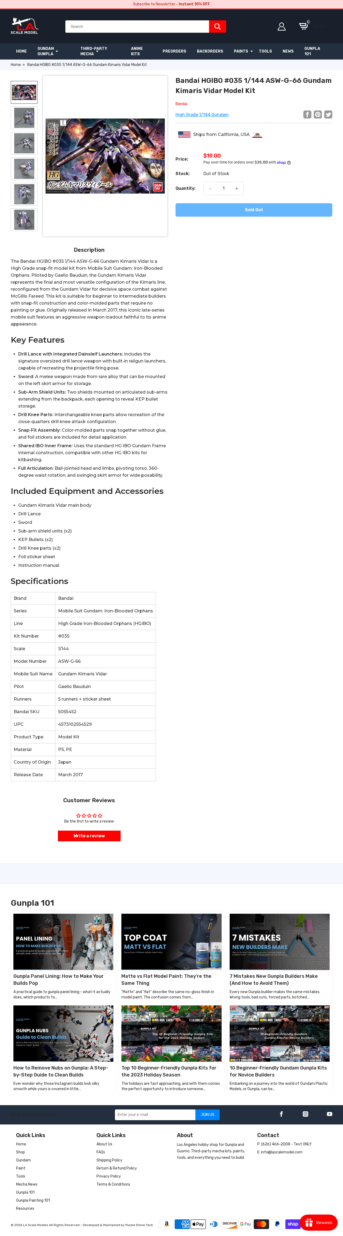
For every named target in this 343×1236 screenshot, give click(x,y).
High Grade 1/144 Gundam (202, 114)
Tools (20, 1176)
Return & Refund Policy (116, 1168)
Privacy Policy (108, 1176)
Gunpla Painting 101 (33, 1200)
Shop (20, 1152)
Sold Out (254, 209)
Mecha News (27, 1184)
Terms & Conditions (113, 1184)
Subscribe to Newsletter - (171, 4)
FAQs (100, 1152)
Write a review (89, 835)
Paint (20, 1168)
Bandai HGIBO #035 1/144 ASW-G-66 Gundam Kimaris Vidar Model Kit (87, 64)
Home (16, 64)
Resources (25, 1208)
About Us (104, 1144)
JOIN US (207, 1114)
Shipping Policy (109, 1160)
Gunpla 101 (25, 1192)
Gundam (23, 1160)
